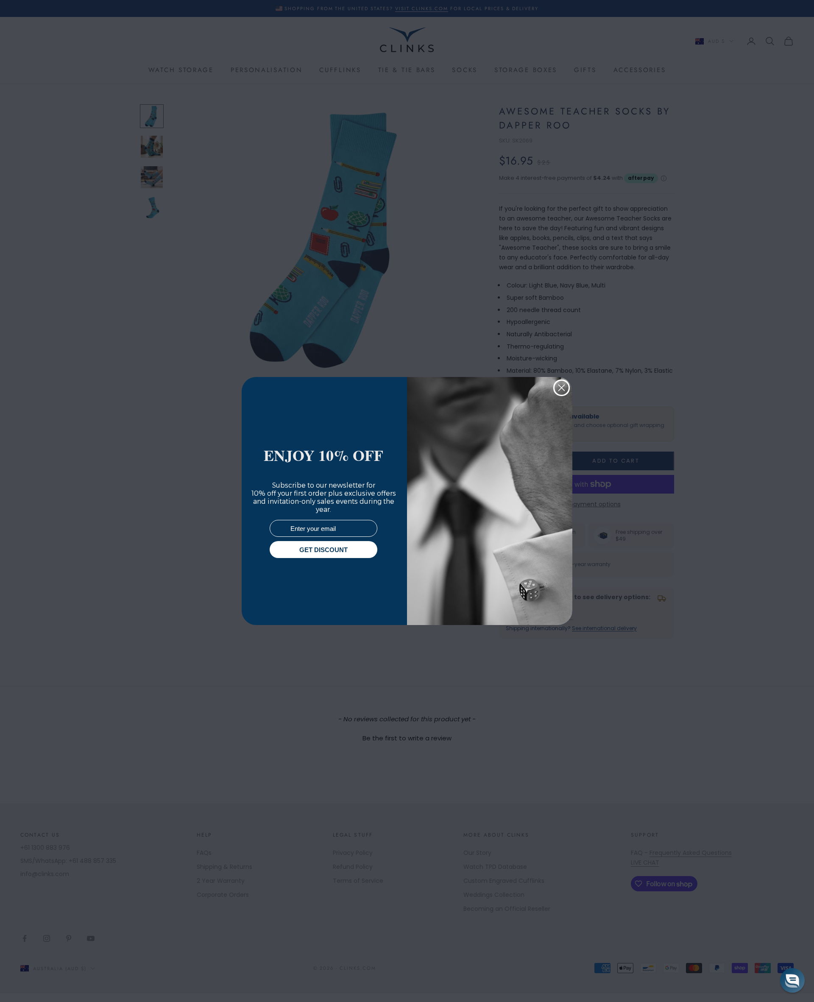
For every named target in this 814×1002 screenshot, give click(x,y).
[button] (792, 980)
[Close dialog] (561, 387)
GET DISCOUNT (323, 549)
